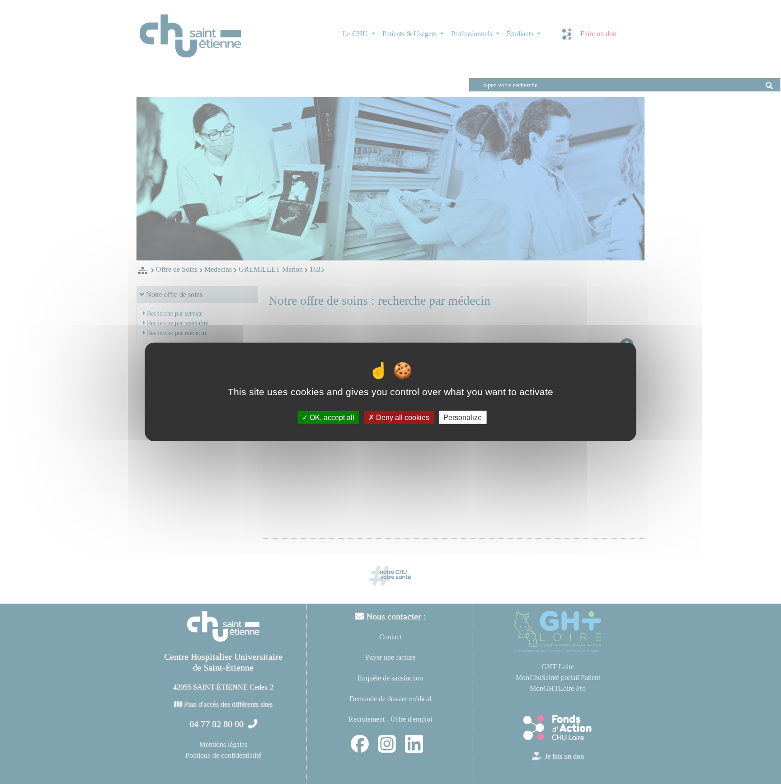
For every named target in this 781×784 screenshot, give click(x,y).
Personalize (462, 417)
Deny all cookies (401, 417)
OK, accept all (331, 417)
